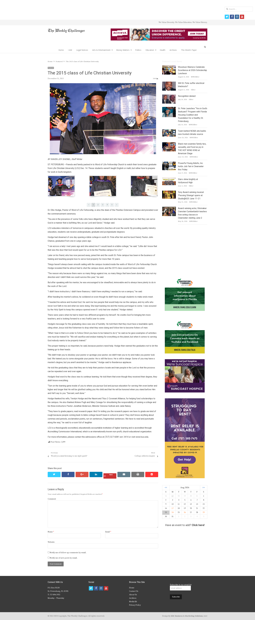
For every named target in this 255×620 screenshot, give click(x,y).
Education (150, 50)
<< (166, 487)
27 (172, 496)
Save (111, 475)
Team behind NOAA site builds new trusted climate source (192, 132)
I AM (70, 50)
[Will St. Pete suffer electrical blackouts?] (169, 83)
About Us (133, 595)
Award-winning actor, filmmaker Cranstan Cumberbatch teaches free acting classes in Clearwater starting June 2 (192, 213)
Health (162, 50)
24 (172, 512)
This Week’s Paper (189, 50)
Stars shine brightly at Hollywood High (188, 181)
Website (51, 542)
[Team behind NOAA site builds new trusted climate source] (169, 131)
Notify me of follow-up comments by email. (68, 552)
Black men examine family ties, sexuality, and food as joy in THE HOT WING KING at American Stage (192, 148)
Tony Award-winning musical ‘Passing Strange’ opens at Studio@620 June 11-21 (191, 195)
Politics (138, 50)
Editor (193, 90)
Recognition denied (187, 96)
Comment (52, 499)
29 (204, 512)
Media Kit (133, 601)
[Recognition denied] (169, 96)
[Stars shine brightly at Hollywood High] (169, 179)
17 (172, 508)
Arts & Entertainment (101, 50)
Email (108, 532)
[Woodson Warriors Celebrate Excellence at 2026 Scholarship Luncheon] (169, 67)
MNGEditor (195, 77)
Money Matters (122, 50)
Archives (173, 50)
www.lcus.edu (142, 437)
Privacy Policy (135, 605)
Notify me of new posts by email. (63, 558)
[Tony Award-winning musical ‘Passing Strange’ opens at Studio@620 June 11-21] (169, 192)
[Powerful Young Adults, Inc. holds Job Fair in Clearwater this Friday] (169, 163)
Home (61, 50)
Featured (50, 68)
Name (51, 532)
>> (203, 487)
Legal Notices (82, 50)
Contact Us (133, 591)
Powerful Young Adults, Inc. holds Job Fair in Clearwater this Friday (191, 166)
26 (185, 512)
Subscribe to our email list (181, 585)
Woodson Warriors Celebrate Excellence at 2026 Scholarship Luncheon (192, 70)
